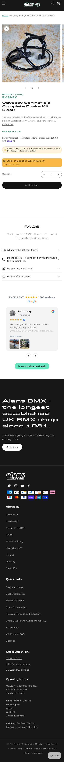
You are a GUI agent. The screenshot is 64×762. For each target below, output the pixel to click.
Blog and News (14, 587)
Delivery (10, 561)
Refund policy (51, 744)
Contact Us (12, 514)
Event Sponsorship (16, 607)
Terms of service (32, 748)
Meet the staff (14, 548)
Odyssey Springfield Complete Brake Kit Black (32, 15)
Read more (16, 336)
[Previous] (28, 355)
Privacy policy (16, 748)
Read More (7, 124)
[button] (3, 3)
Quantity (6, 174)
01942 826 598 (14, 658)
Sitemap (10, 640)
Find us (10, 555)
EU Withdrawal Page (17, 670)
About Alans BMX (15, 528)
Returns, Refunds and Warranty (23, 614)
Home (5, 15)
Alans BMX (18, 744)
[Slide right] (38, 88)
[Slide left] (25, 88)
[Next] (35, 355)
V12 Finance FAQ (15, 634)
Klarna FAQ (12, 627)
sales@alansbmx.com (18, 664)
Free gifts (11, 568)
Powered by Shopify (33, 744)
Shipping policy (50, 748)
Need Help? (12, 521)
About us (12, 447)
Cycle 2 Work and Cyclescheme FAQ (26, 620)
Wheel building (14, 541)
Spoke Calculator (15, 594)
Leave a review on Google (32, 366)
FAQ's (9, 534)
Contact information (33, 753)
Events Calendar (15, 600)
